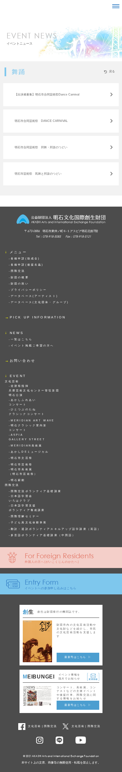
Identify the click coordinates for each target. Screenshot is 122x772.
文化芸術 (34, 726)
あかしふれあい (22, 402)
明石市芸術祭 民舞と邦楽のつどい (38, 173)
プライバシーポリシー (29, 289)
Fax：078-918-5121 (78, 236)
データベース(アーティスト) (34, 296)
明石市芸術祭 (22, 464)
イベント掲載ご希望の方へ (32, 345)
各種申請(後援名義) (27, 264)
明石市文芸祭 (22, 458)
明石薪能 (18, 480)
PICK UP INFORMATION (38, 317)
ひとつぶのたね (27, 411)
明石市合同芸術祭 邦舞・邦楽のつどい (41, 147)
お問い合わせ (22, 360)
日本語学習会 (21, 498)
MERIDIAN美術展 (26, 445)
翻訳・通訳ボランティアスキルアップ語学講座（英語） (56, 529)
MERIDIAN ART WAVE (32, 420)
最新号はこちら (75, 657)
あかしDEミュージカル (30, 451)
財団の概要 (20, 277)
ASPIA (27, 437)
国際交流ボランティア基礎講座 (36, 491)
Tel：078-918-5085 (48, 236)
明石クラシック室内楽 (28, 427)
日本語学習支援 (27, 508)
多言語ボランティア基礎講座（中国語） (43, 535)
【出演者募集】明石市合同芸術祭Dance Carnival (47, 94)
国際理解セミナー (25, 516)
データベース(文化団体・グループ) (40, 302)
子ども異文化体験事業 (29, 522)
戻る (112, 71)
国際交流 (18, 270)
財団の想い (20, 283)
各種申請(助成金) (25, 258)
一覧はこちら (22, 339)
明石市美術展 (23, 471)
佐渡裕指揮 (34, 391)
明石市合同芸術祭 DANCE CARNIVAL (41, 121)
